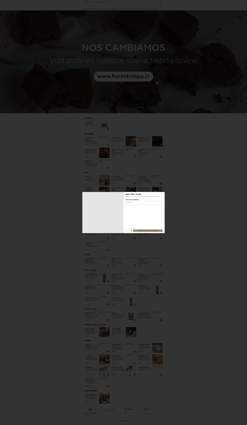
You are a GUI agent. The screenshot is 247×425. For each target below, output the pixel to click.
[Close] (163, 193)
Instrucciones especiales (132, 199)
